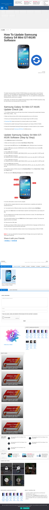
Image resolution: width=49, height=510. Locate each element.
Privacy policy (26, 508)
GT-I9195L (42, 262)
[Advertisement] (24, 83)
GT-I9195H (38, 262)
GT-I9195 (34, 262)
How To (45, 3)
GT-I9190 (31, 262)
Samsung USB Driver (18, 129)
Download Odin (8, 121)
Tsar (44, 71)
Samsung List (46, 4)
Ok (21, 508)
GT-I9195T (46, 262)
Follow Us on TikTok (8, 344)
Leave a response (13, 289)
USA (44, 2)
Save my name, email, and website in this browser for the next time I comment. (20, 313)
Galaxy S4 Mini (27, 262)
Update (5, 262)
